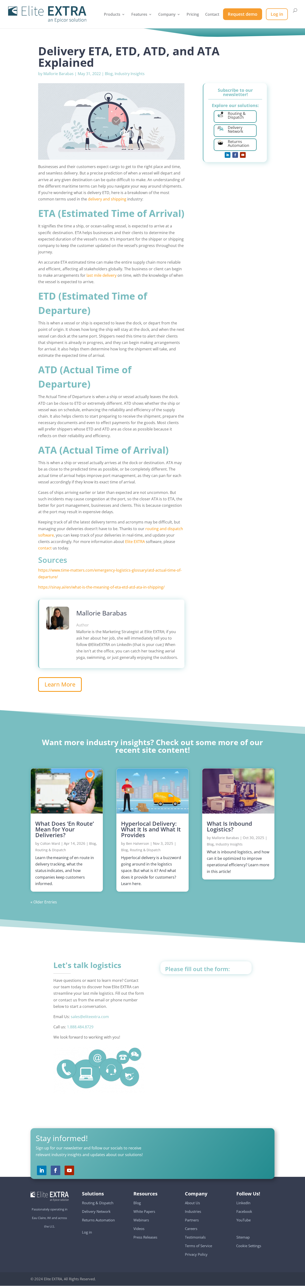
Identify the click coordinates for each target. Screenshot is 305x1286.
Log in (87, 1232)
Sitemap (243, 1237)
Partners (192, 1220)
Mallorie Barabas (58, 73)
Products (112, 15)
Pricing (193, 15)
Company (167, 15)
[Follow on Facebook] (235, 155)
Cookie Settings (248, 1243)
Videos (138, 1228)
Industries (193, 1211)
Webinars (141, 1220)
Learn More (60, 684)
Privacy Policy (196, 1254)
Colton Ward (50, 843)
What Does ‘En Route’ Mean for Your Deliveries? (64, 829)
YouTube (243, 1220)
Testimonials (195, 1237)
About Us (192, 1202)
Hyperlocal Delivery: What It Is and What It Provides (151, 829)
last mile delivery (101, 275)
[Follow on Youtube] (243, 155)
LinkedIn (243, 1202)
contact (45, 548)
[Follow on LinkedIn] (227, 155)
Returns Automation (98, 1220)
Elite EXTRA (135, 541)
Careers (191, 1228)
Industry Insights (130, 73)
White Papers (144, 1211)
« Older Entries (43, 902)
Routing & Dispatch (50, 850)
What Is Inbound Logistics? (229, 826)
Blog (109, 73)
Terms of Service (198, 1245)
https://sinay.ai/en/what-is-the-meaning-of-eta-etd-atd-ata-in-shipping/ (101, 587)
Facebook (244, 1211)
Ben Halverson (137, 843)
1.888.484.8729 (80, 1027)
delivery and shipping (107, 199)
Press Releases (145, 1237)
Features (139, 15)
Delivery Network (96, 1211)
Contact (212, 15)
